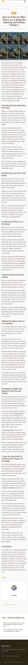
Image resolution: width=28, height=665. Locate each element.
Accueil (3, 8)
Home (3, 656)
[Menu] (24, 1)
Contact (16, 656)
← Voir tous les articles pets (9, 604)
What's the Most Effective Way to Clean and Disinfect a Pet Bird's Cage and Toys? (14, 624)
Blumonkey (6, 646)
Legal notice (9, 656)
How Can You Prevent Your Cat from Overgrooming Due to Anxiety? (13, 630)
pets (8, 8)
